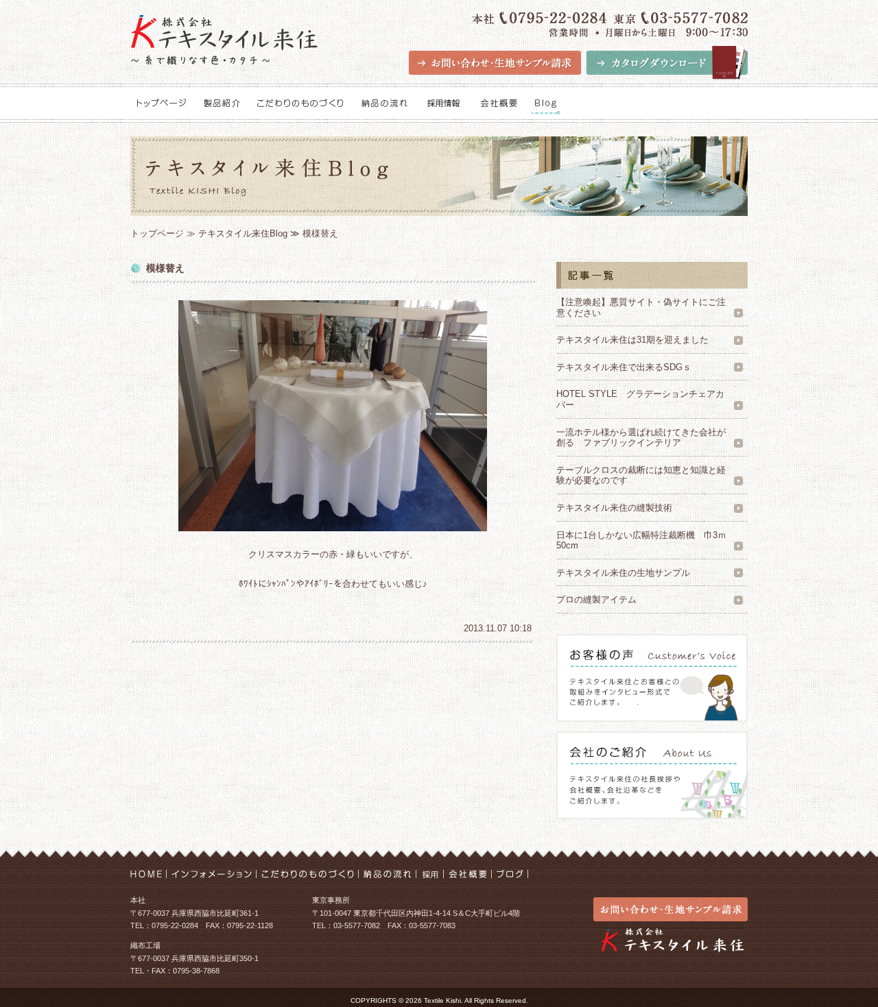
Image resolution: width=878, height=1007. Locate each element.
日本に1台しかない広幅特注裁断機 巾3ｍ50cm (641, 540)
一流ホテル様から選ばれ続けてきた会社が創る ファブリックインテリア (641, 437)
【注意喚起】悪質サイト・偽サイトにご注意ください (641, 307)
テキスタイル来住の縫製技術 (614, 507)
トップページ (157, 233)
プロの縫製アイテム (596, 599)
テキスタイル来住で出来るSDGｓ (623, 367)
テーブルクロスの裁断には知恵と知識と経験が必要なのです (641, 475)
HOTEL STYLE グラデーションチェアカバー (640, 399)
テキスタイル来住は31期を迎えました (632, 340)
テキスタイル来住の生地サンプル (627, 573)
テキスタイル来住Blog (242, 233)
